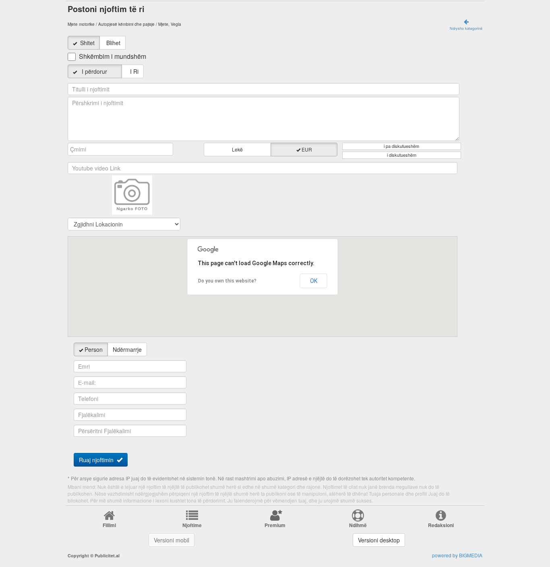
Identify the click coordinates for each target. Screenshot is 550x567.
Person (94, 349)
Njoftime (192, 525)
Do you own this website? (227, 281)
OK (313, 281)
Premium (275, 525)
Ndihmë (358, 525)
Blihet (113, 43)
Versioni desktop (379, 540)
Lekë (237, 149)
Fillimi (109, 525)
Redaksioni (441, 525)
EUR (307, 149)
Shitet (87, 43)
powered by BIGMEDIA (457, 555)
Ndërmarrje (127, 349)
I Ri (133, 71)
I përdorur (98, 71)
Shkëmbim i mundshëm (112, 56)
